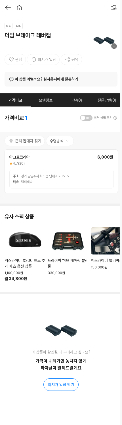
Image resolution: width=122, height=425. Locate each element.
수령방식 (56, 141)
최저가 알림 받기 (61, 384)
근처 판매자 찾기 (28, 141)
